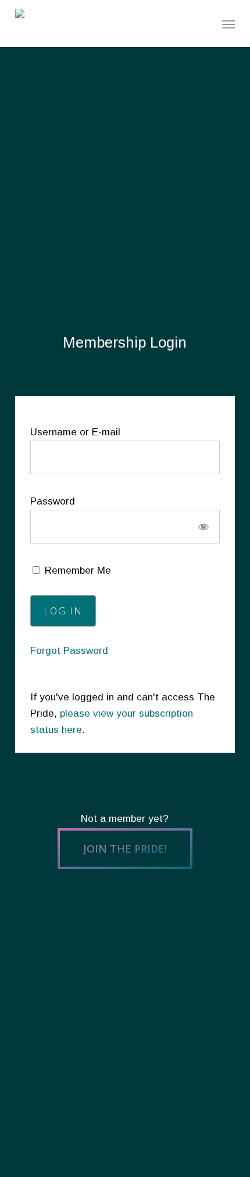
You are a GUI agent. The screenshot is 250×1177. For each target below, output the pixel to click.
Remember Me (76, 570)
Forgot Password (69, 650)
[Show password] (203, 526)
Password (52, 501)
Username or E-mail (75, 432)
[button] (228, 24)
